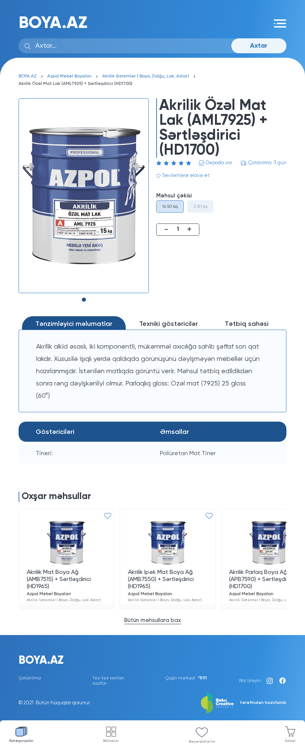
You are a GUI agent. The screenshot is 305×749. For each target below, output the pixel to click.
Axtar (258, 45)
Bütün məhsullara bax (152, 620)
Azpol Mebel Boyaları (69, 76)
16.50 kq (170, 206)
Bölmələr (111, 741)
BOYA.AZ (53, 23)
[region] (152, 371)
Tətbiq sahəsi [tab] (247, 324)
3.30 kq (200, 206)
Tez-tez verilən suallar (108, 681)
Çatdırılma (30, 678)
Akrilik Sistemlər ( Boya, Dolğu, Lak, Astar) (145, 76)
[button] (84, 300)
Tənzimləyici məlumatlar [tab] (73, 324)
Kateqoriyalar (21, 741)
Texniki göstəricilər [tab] (168, 324)
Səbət (290, 741)
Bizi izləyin (250, 681)
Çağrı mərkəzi (186, 678)
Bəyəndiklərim (202, 741)
